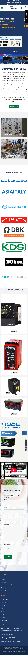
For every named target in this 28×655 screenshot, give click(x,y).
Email (6, 516)
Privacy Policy (8, 647)
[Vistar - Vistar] (14, 8)
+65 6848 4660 (13, 1)
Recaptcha (7, 544)
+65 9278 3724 (14, 2)
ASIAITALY (4, 620)
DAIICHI (3, 605)
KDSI (2, 611)
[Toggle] (26, 585)
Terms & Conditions (18, 647)
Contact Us (4, 591)
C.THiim (3, 603)
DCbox (3, 614)
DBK (2, 608)
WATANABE (4, 600)
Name (6, 499)
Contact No (7, 508)
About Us (4, 582)
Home (3, 579)
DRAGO (3, 617)
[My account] (21, 8)
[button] (2, 8)
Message (7, 524)
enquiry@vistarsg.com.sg (14, 4)
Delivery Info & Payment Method (14, 648)
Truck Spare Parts (6, 588)
